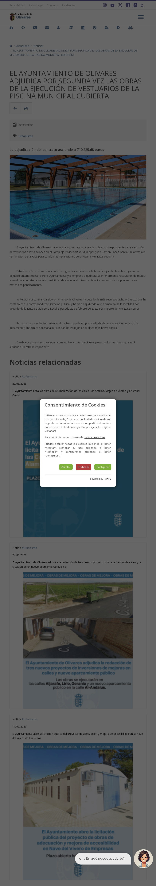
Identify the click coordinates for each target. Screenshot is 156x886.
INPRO (107, 478)
